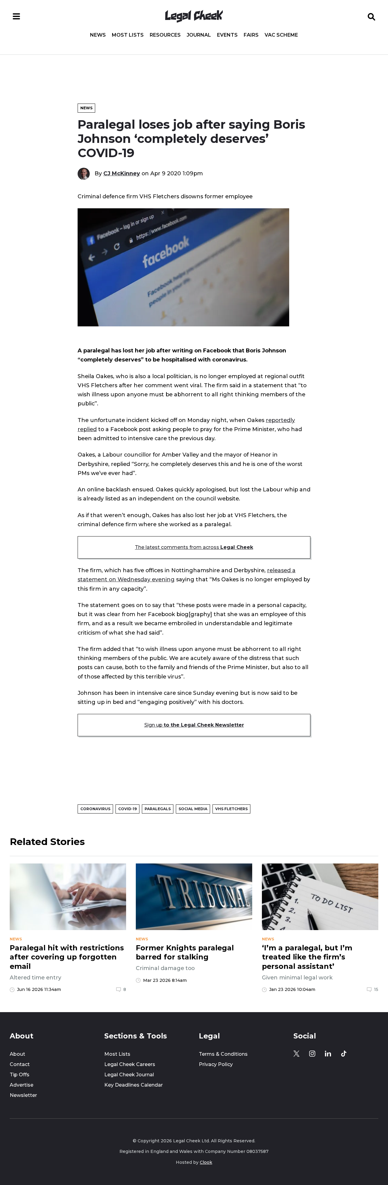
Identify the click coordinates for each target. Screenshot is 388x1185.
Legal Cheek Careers (129, 1064)
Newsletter (23, 1095)
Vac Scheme (281, 35)
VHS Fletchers (231, 809)
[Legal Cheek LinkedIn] (328, 1054)
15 (376, 989)
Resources (165, 35)
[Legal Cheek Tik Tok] (344, 1054)
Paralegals (158, 809)
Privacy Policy (216, 1064)
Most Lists (128, 35)
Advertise (21, 1085)
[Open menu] (16, 16)
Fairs (251, 35)
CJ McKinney (121, 173)
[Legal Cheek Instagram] (312, 1054)
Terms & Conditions (223, 1054)
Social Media (193, 809)
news (16, 939)
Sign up (194, 725)
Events (227, 35)
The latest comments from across (194, 547)
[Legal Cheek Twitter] (296, 1054)
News (98, 35)
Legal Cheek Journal (129, 1075)
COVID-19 (127, 809)
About (17, 1054)
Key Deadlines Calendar (133, 1085)
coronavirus (95, 809)
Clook (206, 1162)
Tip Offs (19, 1075)
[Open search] (371, 16)
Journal (199, 35)
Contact (20, 1064)
